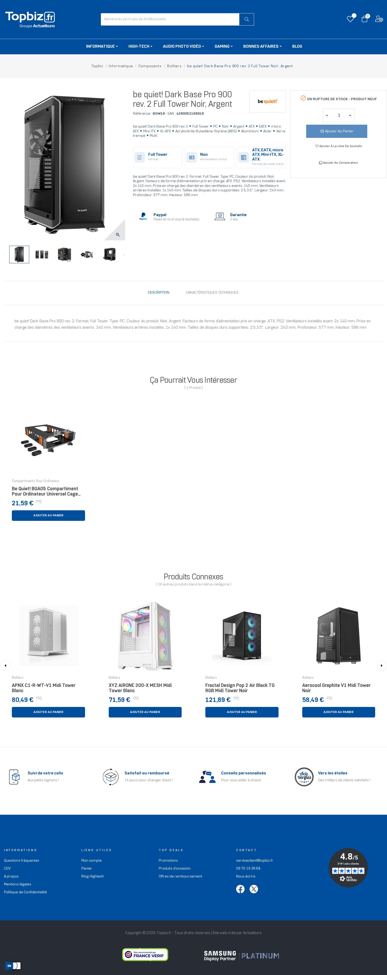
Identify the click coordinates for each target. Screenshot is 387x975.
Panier (86, 868)
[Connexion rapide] (379, 20)
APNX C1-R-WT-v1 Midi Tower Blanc (44, 688)
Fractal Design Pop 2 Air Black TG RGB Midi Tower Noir (240, 688)
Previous (5, 254)
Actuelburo (252, 933)
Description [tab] (158, 292)
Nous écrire (245, 876)
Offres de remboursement (180, 876)
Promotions (168, 860)
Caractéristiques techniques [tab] (212, 292)
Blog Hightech (92, 876)
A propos (11, 876)
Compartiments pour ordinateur (35, 481)
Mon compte (91, 860)
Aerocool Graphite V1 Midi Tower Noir (336, 688)
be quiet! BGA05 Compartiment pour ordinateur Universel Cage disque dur (45, 493)
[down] (350, 115)
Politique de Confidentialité (25, 892)
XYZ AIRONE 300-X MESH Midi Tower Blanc (140, 688)
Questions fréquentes (21, 860)
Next (123, 254)
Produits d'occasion (175, 868)
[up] (327, 115)
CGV (7, 868)
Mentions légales (17, 884)
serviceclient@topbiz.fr (254, 860)
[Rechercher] (246, 19)
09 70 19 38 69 (248, 868)
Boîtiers (17, 678)
